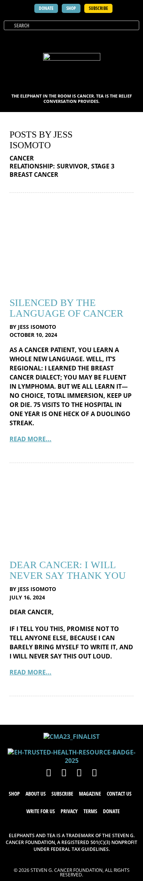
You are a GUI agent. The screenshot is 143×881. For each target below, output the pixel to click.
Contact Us (119, 793)
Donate (111, 811)
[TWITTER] (64, 772)
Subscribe (62, 793)
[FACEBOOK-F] (49, 772)
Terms (90, 811)
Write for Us (40, 811)
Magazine (90, 793)
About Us (36, 793)
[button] (132, 39)
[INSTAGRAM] (79, 772)
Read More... (30, 439)
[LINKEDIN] (94, 772)
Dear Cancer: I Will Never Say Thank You (68, 570)
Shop (14, 793)
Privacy (69, 811)
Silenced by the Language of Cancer (66, 308)
